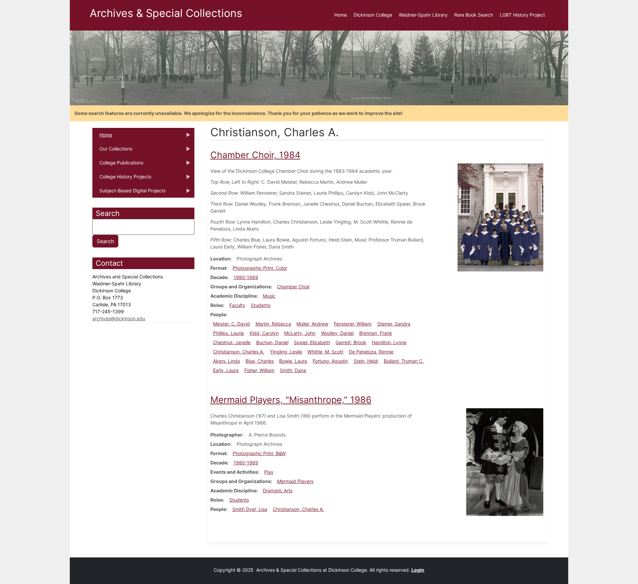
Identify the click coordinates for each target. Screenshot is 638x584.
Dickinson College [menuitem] (373, 15)
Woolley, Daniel (337, 333)
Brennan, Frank (375, 333)
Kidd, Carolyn (264, 333)
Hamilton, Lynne (389, 342)
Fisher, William (259, 370)
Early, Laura (226, 370)
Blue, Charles (260, 361)
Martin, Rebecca (273, 324)
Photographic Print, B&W (259, 453)
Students (260, 305)
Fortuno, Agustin (330, 361)
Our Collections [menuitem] (112, 151)
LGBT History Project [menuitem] (522, 15)
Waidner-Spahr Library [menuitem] (423, 15)
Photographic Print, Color (260, 268)
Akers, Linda (226, 361)
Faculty (237, 305)
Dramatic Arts (277, 490)
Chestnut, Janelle (232, 342)
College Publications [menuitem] (117, 165)
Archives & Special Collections (166, 13)
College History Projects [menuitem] (121, 179)
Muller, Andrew (312, 324)
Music (269, 296)
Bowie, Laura (293, 361)
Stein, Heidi (366, 361)
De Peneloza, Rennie (371, 351)
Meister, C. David (231, 324)
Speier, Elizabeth (312, 342)
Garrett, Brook (351, 342)
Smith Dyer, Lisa (249, 509)
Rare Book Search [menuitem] (473, 15)
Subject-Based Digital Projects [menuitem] (128, 193)
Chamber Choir (293, 286)
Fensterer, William (353, 324)
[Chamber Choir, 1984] (500, 217)
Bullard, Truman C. (404, 361)
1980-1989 (246, 277)
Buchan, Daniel (272, 342)
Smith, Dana (293, 370)
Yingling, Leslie (286, 351)
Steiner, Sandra (393, 324)
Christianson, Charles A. (238, 351)
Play (268, 472)
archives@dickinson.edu (118, 318)
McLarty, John (299, 333)
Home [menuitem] (340, 15)
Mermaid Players (295, 481)
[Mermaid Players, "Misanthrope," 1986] (504, 461)
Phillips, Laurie (228, 333)
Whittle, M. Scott (325, 351)
